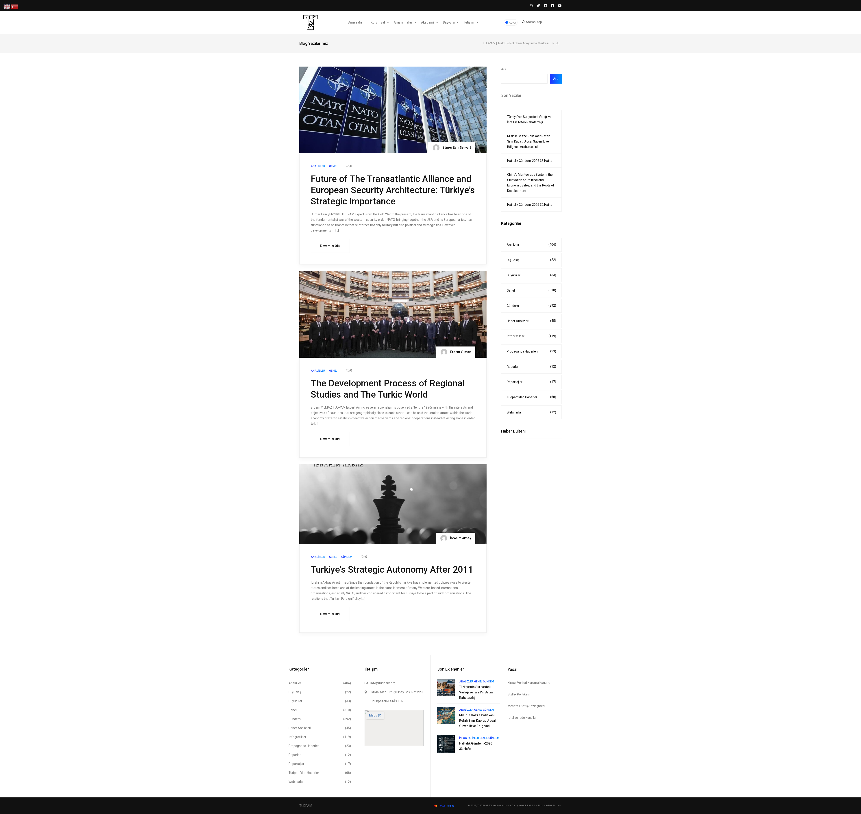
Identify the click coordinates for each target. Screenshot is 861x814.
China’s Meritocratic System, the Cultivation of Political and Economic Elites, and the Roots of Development (530, 183)
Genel (531, 290)
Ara (503, 69)
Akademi (427, 22)
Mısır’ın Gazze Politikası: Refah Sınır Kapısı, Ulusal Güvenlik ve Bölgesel (477, 720)
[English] (7, 7)
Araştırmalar (403, 22)
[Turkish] (15, 7)
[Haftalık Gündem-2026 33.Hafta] (446, 744)
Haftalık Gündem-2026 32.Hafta (529, 204)
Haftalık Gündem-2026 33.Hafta (529, 160)
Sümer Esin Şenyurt (456, 147)
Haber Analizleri (531, 321)
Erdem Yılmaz (460, 352)
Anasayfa (355, 22)
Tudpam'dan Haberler (531, 397)
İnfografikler (531, 336)
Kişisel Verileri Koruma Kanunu (529, 682)
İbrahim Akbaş (460, 538)
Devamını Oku (330, 246)
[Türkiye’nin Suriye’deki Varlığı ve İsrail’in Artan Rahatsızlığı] (446, 687)
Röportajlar (531, 382)
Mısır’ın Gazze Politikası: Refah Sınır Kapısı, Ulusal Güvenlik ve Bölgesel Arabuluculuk (528, 141)
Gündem (531, 305)
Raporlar (531, 366)
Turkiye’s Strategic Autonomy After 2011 (392, 569)
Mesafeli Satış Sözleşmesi (526, 706)
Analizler (531, 245)
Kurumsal (378, 22)
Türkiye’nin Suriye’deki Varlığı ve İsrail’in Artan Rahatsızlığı (529, 119)
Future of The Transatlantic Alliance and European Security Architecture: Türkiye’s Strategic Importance (393, 190)
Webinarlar (531, 412)
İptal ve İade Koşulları (522, 717)
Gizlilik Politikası (519, 694)
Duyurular (531, 275)
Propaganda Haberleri (531, 351)
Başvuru (449, 22)
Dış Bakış (531, 260)
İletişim (468, 22)
